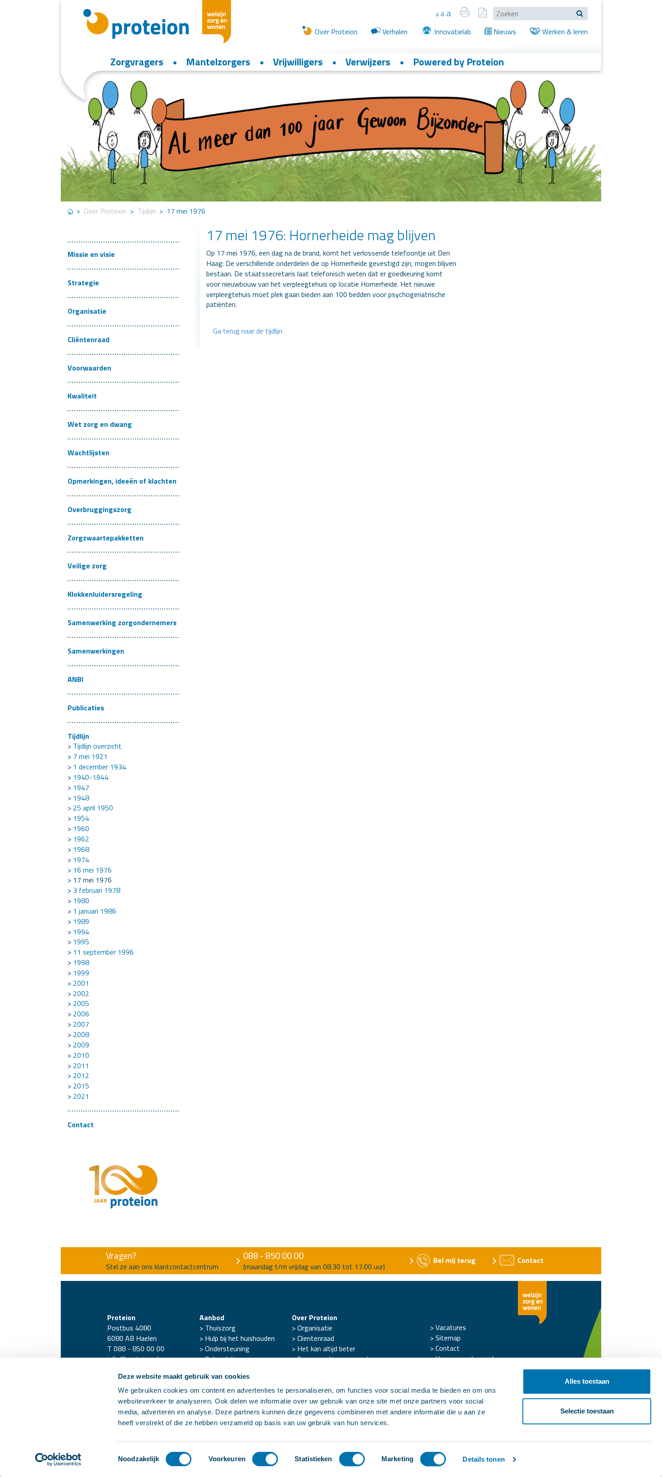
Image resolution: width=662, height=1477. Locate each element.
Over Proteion (335, 31)
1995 (81, 941)
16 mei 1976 (92, 869)
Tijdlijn (146, 211)
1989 (81, 921)
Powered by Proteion (458, 61)
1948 (81, 797)
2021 (81, 1096)
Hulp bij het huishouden (240, 1338)
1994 (81, 931)
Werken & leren (564, 31)
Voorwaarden (89, 367)
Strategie (83, 282)
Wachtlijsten (88, 452)
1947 (81, 787)
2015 (81, 1085)
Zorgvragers (136, 61)
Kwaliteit (82, 395)
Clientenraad (315, 1338)
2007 (81, 1024)
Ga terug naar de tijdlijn (247, 330)
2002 (81, 993)
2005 (81, 1003)
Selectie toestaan (587, 1411)
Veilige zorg (87, 565)
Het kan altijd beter (326, 1348)
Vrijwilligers (298, 61)
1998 (81, 962)
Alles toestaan (587, 1381)
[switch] (265, 1459)
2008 (81, 1034)
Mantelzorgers (218, 61)
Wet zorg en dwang (100, 424)
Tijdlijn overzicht (97, 746)
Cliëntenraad (88, 339)
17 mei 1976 (92, 879)
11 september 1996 (103, 952)
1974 (81, 859)
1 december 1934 (99, 766)
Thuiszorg (220, 1327)
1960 (81, 828)
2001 (81, 983)
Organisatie (87, 311)
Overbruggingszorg (99, 509)
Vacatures (450, 1327)
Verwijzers (367, 61)
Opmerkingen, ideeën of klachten (122, 481)
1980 (81, 900)
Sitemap (448, 1337)
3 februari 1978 (96, 890)
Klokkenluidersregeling (105, 594)
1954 (81, 818)
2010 (81, 1055)
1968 (81, 849)
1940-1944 (91, 777)
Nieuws (504, 31)
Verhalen (394, 31)
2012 (81, 1075)
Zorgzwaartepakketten (106, 537)
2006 (81, 1013)
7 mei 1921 (90, 756)
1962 (81, 838)
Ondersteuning (227, 1348)
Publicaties (86, 707)
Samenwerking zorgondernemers (122, 622)
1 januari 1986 (94, 910)
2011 (81, 1065)
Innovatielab (451, 31)
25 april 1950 (93, 807)
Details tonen (483, 1459)
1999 (81, 972)
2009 (81, 1044)
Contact (81, 1124)
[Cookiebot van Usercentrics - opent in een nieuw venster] (58, 1459)
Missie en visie (91, 254)
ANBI (75, 679)
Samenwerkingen (96, 650)
